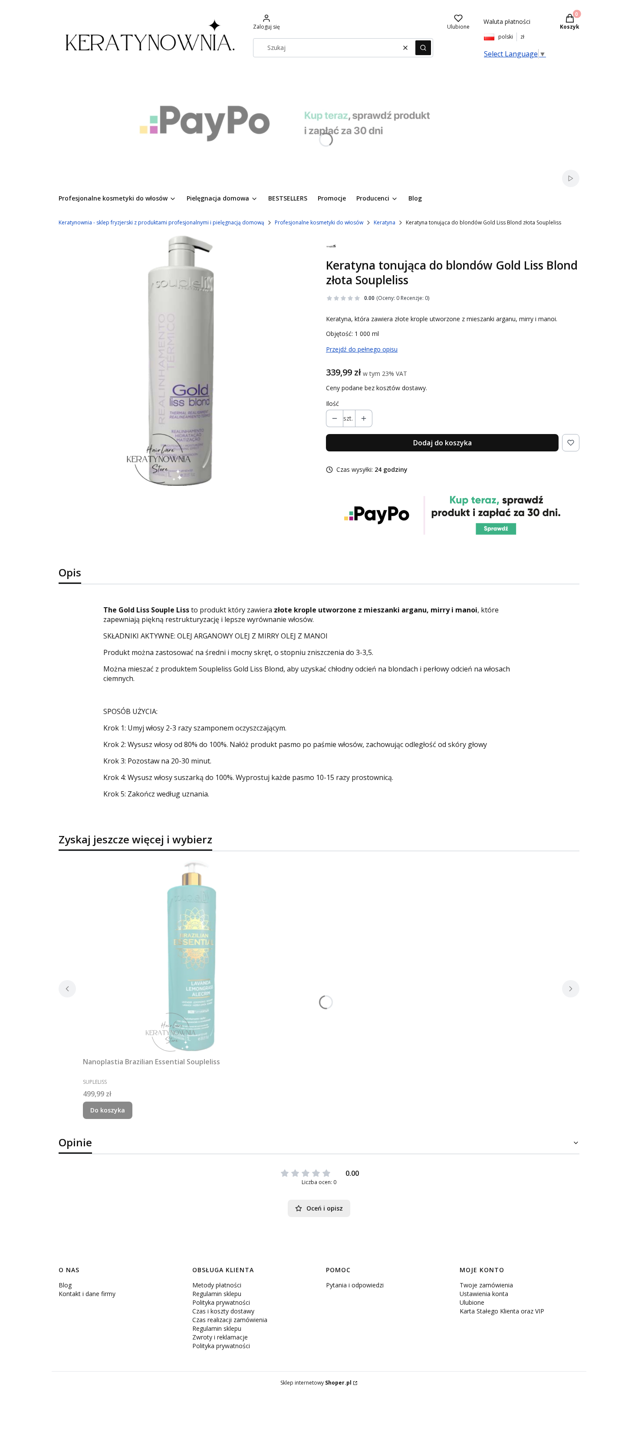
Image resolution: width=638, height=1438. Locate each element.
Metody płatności (216, 1285)
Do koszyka (107, 1110)
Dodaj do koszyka (442, 443)
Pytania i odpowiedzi (355, 1285)
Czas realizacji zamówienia (229, 1320)
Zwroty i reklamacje (220, 1337)
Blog (65, 1285)
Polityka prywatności (221, 1302)
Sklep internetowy (316, 1382)
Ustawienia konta (484, 1294)
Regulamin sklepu (216, 1294)
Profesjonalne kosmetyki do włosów (319, 222)
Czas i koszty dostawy (223, 1311)
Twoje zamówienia (486, 1285)
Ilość (332, 403)
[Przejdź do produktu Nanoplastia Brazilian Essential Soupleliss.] (191, 955)
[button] (423, 47)
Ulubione (472, 1302)
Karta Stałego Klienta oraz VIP (502, 1311)
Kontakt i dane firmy (87, 1294)
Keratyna (384, 222)
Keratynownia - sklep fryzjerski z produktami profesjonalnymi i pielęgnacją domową (161, 222)
